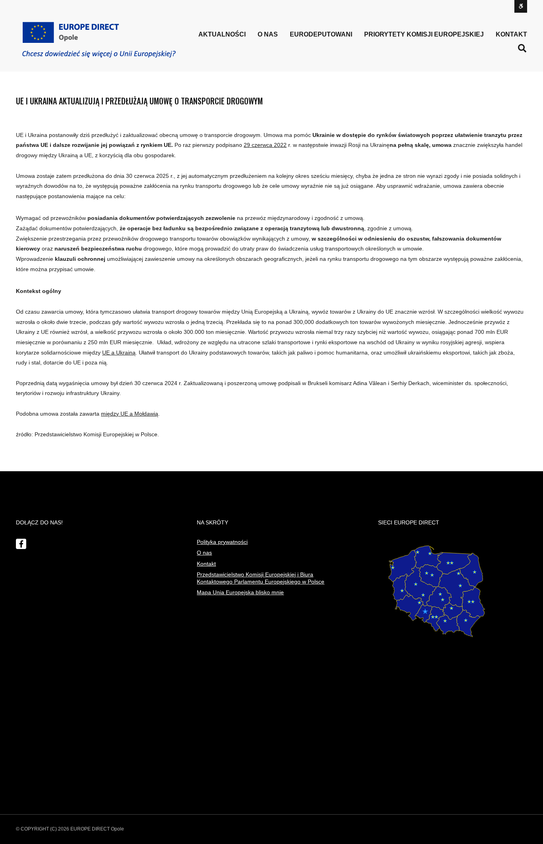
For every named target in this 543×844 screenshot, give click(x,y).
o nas (268, 34)
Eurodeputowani (321, 34)
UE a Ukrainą (119, 352)
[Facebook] (21, 544)
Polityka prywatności (222, 542)
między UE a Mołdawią (129, 413)
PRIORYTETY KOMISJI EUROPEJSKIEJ (424, 34)
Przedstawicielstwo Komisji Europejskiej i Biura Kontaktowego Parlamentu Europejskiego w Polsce (260, 578)
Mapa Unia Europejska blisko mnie (240, 592)
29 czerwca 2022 (265, 145)
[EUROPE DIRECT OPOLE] (99, 40)
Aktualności (222, 34)
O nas (204, 552)
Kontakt (511, 34)
